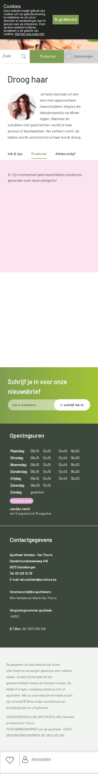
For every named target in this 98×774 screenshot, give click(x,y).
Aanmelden (41, 758)
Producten (48, 56)
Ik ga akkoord (65, 19)
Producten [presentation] (39, 154)
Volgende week (21, 501)
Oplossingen (83, 56)
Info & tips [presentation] (15, 154)
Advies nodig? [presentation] (65, 154)
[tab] (17, 155)
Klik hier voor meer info (29, 34)
